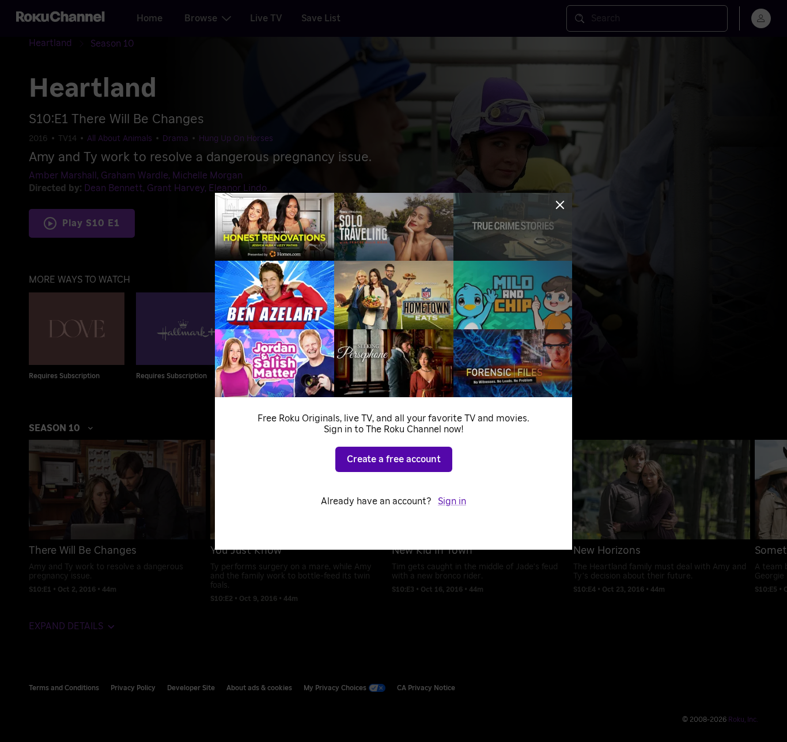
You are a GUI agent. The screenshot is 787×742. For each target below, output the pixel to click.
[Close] (560, 205)
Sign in (452, 501)
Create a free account (394, 459)
